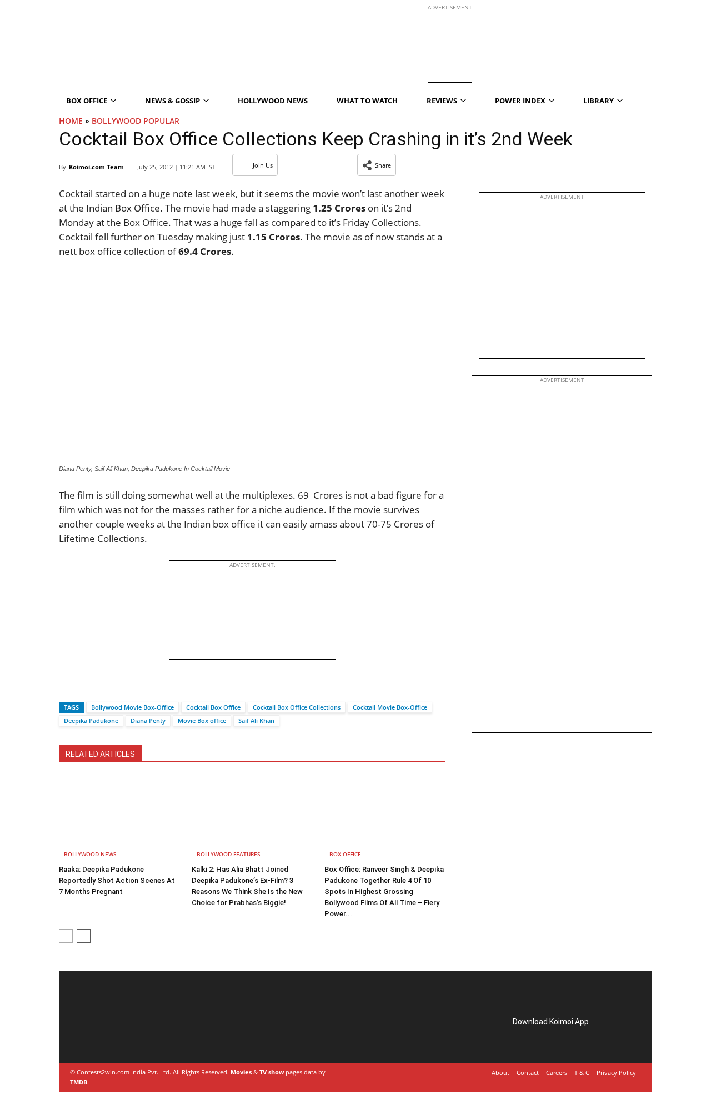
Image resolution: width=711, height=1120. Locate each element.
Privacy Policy (616, 1072)
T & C (581, 1072)
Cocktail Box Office (213, 707)
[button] (376, 165)
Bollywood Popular (135, 120)
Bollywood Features (229, 854)
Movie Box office (202, 720)
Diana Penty (148, 720)
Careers (556, 1072)
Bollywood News (90, 854)
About (500, 1072)
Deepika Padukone (91, 720)
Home (71, 120)
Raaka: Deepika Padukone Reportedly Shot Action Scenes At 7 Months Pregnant (117, 880)
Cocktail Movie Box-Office (390, 707)
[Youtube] (150, 1035)
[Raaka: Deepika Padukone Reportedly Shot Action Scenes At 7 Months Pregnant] (119, 818)
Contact (528, 1072)
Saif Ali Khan (256, 720)
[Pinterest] (118, 1035)
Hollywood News (273, 101)
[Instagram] (103, 1035)
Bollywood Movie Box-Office (132, 707)
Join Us (263, 165)
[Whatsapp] (105, 687)
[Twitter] (86, 687)
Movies (241, 1072)
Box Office (345, 854)
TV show (271, 1072)
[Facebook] (67, 687)
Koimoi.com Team (96, 167)
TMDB (78, 1082)
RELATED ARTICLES (100, 754)
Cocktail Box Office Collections (297, 707)
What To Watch (367, 101)
